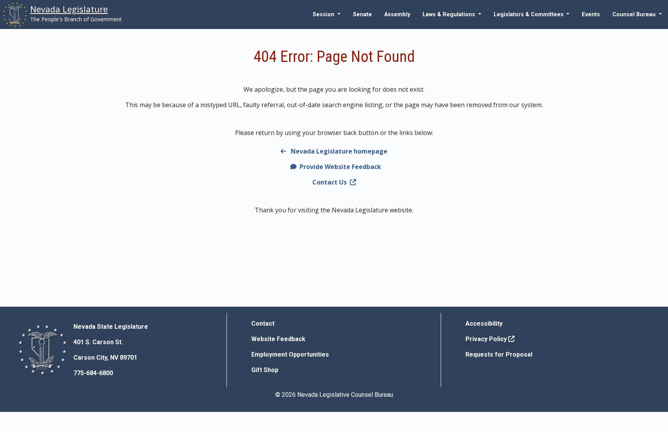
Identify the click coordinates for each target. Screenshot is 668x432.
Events (591, 14)
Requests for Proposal (498, 354)
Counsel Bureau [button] (634, 14)
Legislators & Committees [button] (529, 14)
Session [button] (324, 14)
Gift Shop (264, 370)
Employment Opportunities (290, 354)
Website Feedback (278, 339)
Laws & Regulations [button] (450, 14)
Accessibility (484, 323)
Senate (362, 14)
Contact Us (329, 182)
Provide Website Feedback (339, 166)
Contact (262, 323)
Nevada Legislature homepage (338, 151)
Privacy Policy (486, 339)
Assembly (397, 14)
